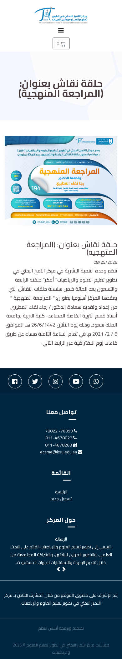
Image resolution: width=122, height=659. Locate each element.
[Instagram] (55, 381)
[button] (59, 570)
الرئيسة (61, 492)
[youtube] (76, 381)
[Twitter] (35, 381)
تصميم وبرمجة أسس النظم (61, 628)
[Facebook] (15, 381)
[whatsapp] (96, 381)
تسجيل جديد (61, 499)
